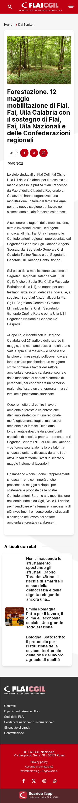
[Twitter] (34, 781)
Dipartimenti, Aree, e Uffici (22, 711)
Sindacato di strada (17, 727)
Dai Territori (26, 24)
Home (8, 24)
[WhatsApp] (43, 153)
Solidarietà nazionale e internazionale (29, 722)
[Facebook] (24, 153)
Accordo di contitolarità (39, 766)
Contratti (10, 705)
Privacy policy (39, 762)
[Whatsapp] (55, 781)
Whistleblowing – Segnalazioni (39, 771)
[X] (34, 153)
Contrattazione (14, 733)
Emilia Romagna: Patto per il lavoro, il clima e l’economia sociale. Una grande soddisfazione (44, 618)
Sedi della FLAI (14, 716)
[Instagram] (44, 781)
